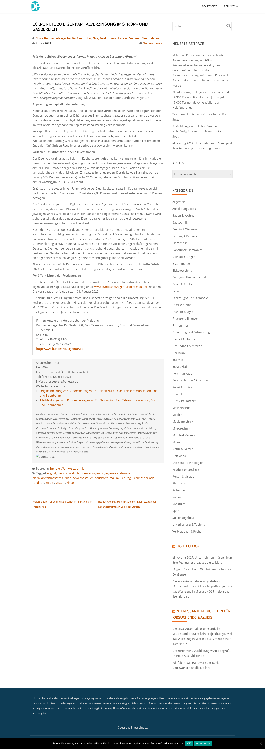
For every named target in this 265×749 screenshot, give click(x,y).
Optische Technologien (188, 463)
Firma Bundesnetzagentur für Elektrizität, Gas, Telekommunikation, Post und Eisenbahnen (97, 38)
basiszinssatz (67, 473)
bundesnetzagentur (90, 473)
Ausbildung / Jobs (184, 209)
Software (178, 497)
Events (176, 291)
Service (229, 6)
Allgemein (179, 202)
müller (120, 478)
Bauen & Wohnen (184, 216)
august (51, 473)
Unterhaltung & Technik (188, 525)
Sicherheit (179, 490)
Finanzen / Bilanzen (185, 319)
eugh (67, 478)
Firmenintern (181, 325)
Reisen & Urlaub (183, 476)
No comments (152, 43)
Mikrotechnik (181, 428)
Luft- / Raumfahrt (184, 401)
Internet (177, 360)
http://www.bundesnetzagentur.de (59, 349)
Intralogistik (180, 367)
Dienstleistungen (183, 257)
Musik (176, 442)
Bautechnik (179, 222)
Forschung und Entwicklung (191, 332)
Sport (176, 511)
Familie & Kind (182, 305)
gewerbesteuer (83, 478)
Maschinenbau (182, 408)
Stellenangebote (183, 518)
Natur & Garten (182, 449)
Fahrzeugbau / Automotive (190, 298)
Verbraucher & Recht (186, 531)
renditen (38, 483)
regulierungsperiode (140, 478)
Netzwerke (179, 456)
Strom (50, 483)
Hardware (179, 353)
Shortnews (179, 483)
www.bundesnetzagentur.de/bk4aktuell (121, 287)
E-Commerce (181, 264)
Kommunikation (183, 373)
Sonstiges (179, 504)
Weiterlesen (203, 743)
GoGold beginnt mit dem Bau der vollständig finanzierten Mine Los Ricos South (198, 131)
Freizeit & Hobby (183, 339)
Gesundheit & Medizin (187, 346)
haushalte (101, 478)
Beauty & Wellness (184, 229)
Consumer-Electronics (187, 250)
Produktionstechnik (185, 470)
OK (189, 743)
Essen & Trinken (183, 284)
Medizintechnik (182, 422)
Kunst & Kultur (182, 387)
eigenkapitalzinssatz (119, 473)
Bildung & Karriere (184, 236)
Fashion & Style (182, 312)
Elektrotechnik (182, 270)
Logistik (177, 394)
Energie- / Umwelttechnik (67, 469)
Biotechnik (179, 243)
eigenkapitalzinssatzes (47, 478)
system (60, 483)
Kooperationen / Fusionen (190, 380)
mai (112, 478)
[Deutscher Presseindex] (35, 6)
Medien (177, 415)
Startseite (209, 6)
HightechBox (188, 546)
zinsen (71, 483)
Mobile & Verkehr (184, 435)
